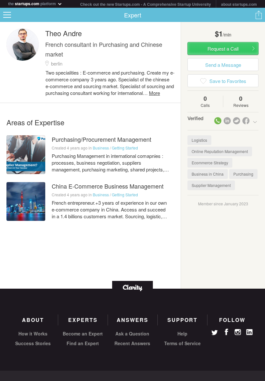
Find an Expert (83, 343)
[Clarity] (132, 287)
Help (182, 333)
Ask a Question (132, 333)
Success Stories (33, 343)
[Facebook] (226, 332)
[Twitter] (214, 333)
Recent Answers (132, 343)
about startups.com (239, 4)
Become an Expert (83, 333)
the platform (32, 3)
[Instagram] (238, 332)
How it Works (33, 333)
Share (258, 15)
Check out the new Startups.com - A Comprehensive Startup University (145, 4)
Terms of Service (182, 343)
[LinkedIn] (249, 332)
